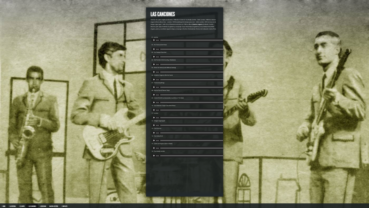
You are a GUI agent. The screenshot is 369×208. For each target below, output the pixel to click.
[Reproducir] (154, 40)
